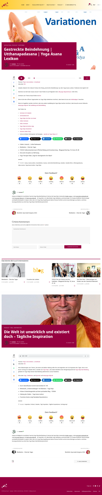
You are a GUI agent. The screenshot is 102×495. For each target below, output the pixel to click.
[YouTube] (95, 486)
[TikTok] (99, 486)
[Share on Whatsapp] (14, 90)
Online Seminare (24, 121)
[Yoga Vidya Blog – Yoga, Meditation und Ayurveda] (4, 486)
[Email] (14, 98)
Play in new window (28, 82)
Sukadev (63, 163)
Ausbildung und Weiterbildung (38, 105)
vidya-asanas (21, 165)
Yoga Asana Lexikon (30, 165)
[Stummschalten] (87, 78)
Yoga (25, 375)
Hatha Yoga (7, 45)
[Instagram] (97, 486)
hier (40, 95)
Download (37, 82)
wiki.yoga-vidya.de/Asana (64, 91)
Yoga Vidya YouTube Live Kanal (28, 118)
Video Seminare (24, 123)
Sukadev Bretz (69, 163)
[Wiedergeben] (21, 78)
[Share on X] (14, 86)
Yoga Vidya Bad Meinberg (82, 369)
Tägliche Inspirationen (54, 404)
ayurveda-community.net (82, 196)
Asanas (45, 163)
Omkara (14, 64)
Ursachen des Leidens (33, 279)
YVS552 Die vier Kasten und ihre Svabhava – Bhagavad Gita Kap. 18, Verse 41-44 (63, 281)
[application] (54, 77)
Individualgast (74, 99)
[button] (91, 4)
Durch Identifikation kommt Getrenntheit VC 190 (34, 386)
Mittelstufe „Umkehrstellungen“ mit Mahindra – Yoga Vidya (37, 388)
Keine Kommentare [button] (83, 461)
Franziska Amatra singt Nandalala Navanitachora (33, 397)
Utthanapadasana (77, 163)
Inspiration (27, 404)
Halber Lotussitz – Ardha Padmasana (30, 144)
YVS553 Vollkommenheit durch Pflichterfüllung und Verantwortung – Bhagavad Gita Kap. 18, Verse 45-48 (49, 150)
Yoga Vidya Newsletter (26, 129)
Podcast (15, 45)
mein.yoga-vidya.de (31, 198)
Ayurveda (38, 375)
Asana (26, 163)
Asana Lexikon (31, 163)
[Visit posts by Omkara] (6, 64)
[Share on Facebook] (14, 82)
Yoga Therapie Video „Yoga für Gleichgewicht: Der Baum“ (36, 155)
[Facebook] (93, 486)
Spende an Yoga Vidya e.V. (50, 134)
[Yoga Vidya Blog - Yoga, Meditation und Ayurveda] (5, 4)
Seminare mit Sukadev (25, 113)
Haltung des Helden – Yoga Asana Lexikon (32, 394)
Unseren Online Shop (25, 131)
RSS (25, 84)
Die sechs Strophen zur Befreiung (29, 153)
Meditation (30, 375)
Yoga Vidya (38, 165)
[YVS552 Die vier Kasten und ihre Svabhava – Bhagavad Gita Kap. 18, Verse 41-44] (63, 270)
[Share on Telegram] (14, 94)
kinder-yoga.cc (69, 196)
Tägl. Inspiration (16, 327)
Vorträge (21, 45)
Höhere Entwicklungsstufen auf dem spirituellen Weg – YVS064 (38, 391)
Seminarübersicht (24, 115)
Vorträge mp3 (64, 404)
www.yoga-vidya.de (23, 105)
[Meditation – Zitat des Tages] (13, 270)
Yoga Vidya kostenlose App (27, 126)
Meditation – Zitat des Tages (28, 147)
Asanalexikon (39, 163)
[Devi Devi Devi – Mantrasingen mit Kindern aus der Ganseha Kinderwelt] (88, 270)
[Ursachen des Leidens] (38, 270)
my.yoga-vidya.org (19, 198)
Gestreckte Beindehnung (54, 163)
